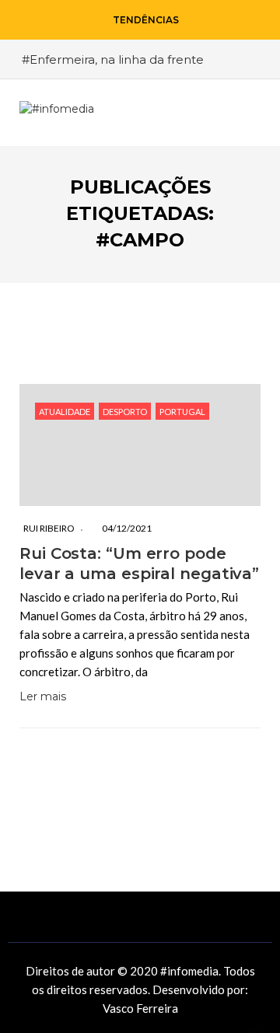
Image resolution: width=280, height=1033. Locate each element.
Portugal (182, 412)
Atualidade (64, 412)
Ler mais (42, 696)
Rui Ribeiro (49, 528)
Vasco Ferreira (140, 1008)
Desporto (125, 412)
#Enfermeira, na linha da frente (113, 59)
